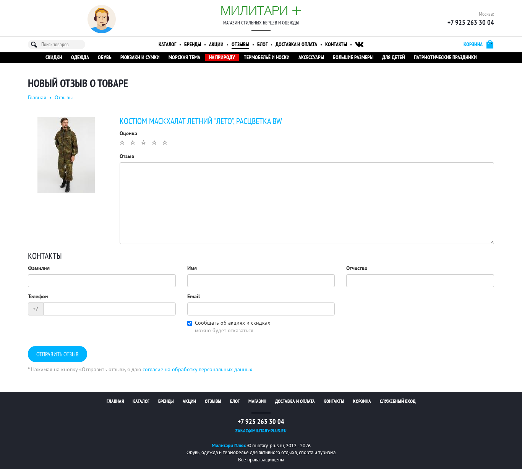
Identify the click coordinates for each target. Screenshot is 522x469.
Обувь (105, 57)
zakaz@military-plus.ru (261, 431)
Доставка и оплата (296, 44)
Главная (37, 97)
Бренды (192, 44)
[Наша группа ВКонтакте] (359, 44)
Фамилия (39, 268)
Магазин (257, 401)
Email (193, 296)
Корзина (362, 401)
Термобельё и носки (267, 57)
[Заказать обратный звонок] (101, 19)
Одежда (80, 57)
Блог (262, 44)
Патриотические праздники (445, 57)
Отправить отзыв (57, 354)
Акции (216, 44)
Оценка (128, 133)
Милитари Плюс (229, 446)
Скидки (53, 57)
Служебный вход (397, 401)
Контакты (336, 44)
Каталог (167, 44)
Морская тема (184, 57)
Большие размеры (353, 57)
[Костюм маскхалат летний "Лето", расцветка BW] (66, 154)
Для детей (393, 57)
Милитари (261, 10)
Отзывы (240, 44)
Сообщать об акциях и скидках (232, 323)
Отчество (357, 268)
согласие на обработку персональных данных (197, 369)
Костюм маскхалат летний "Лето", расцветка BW (201, 121)
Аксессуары (311, 57)
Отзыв (127, 156)
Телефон (38, 296)
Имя (192, 268)
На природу (222, 57)
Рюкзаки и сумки (140, 57)
